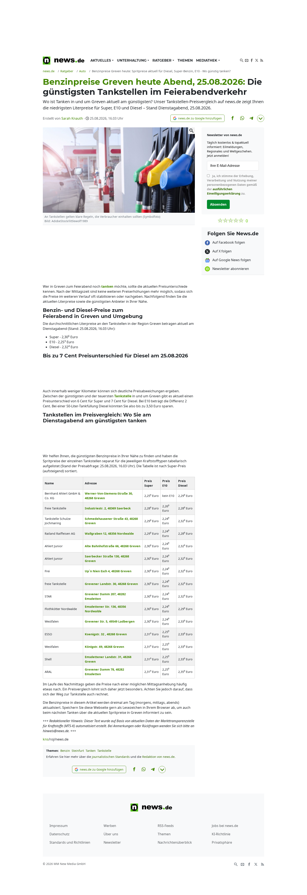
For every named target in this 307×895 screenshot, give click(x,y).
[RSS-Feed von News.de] (261, 60)
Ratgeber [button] (162, 60)
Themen (185, 60)
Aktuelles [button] (101, 60)
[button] (197, 118)
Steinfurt (78, 751)
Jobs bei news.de (225, 825)
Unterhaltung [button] (132, 60)
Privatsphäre (222, 842)
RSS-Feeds (166, 825)
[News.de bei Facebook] (251, 60)
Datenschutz (59, 834)
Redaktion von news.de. (158, 757)
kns (45, 739)
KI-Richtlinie (221, 834)
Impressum (58, 825)
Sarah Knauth (72, 118)
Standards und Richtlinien (69, 842)
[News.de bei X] (256, 60)
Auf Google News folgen (231, 260)
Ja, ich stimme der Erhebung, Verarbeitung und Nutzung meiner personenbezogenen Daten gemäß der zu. (232, 184)
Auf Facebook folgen (228, 242)
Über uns (111, 834)
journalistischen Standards (111, 757)
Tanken (91, 751)
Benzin (65, 751)
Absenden (218, 204)
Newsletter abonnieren (230, 268)
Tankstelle (104, 751)
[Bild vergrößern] (191, 130)
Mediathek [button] (207, 60)
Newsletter (112, 842)
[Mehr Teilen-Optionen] (260, 118)
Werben (110, 825)
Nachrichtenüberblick (175, 842)
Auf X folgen (222, 251)
